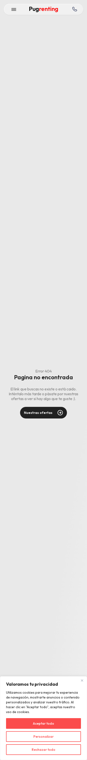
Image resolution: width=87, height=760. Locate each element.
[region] (43, 718)
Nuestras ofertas (38, 412)
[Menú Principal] (14, 9)
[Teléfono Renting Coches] (74, 9)
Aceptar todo (43, 723)
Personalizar (43, 736)
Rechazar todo (43, 749)
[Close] (82, 680)
